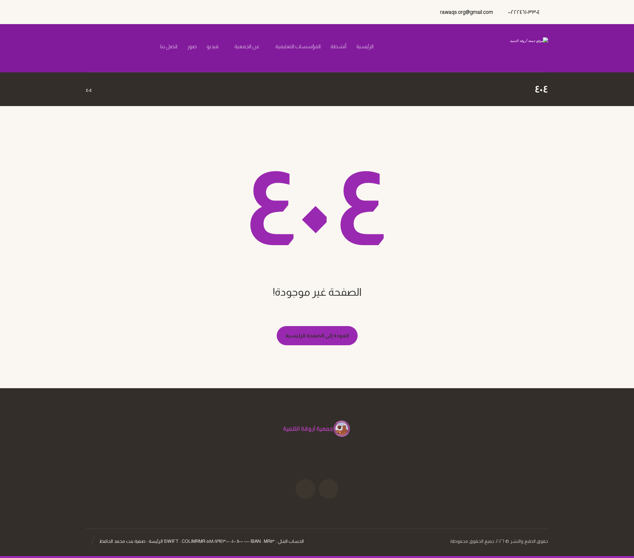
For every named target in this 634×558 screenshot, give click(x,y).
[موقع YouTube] (305, 489)
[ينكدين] (109, 46)
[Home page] (105, 90)
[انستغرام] (120, 46)
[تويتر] (131, 46)
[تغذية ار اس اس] (98, 46)
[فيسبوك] (143, 46)
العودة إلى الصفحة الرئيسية (317, 335)
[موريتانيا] (514, 48)
